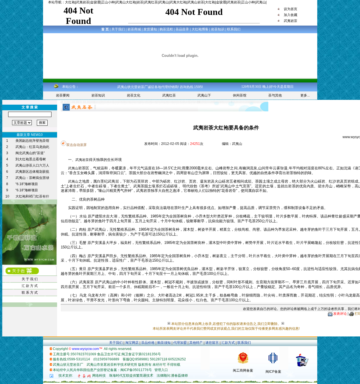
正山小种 (108, 2)
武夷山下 (204, 95)
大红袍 (70, 2)
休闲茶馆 (239, 95)
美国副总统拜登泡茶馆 (32, 141)
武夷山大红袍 (126, 2)
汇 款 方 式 (30, 286)
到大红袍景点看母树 (30, 159)
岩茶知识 (98, 95)
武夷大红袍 (178, 2)
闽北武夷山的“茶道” (30, 153)
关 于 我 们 (30, 279)
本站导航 (55, 2)
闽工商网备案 (243, 370)
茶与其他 (275, 95)
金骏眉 (95, 2)
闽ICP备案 (273, 372)
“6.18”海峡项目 (26, 184)
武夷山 (164, 2)
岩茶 (140, 2)
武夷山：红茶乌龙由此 (32, 147)
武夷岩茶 (82, 2)
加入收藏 (290, 15)
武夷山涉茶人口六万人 (32, 165)
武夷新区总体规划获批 (32, 172)
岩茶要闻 (62, 95)
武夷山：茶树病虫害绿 (32, 178)
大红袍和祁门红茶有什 (32, 196)
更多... (305, 95)
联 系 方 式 (30, 293)
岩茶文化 (133, 95)
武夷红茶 (151, 2)
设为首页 (290, 9)
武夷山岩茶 (195, 2)
